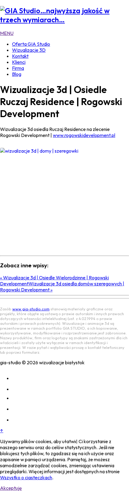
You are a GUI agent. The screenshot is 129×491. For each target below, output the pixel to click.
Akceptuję (11, 488)
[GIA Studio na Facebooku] (17, 389)
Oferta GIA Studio (31, 44)
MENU (7, 33)
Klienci (19, 62)
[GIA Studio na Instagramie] (17, 378)
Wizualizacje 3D (29, 50)
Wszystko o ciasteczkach (26, 477)
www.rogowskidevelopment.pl (84, 135)
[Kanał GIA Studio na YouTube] (17, 409)
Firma (18, 68)
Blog (16, 74)
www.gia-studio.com (31, 308)
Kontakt (20, 56)
